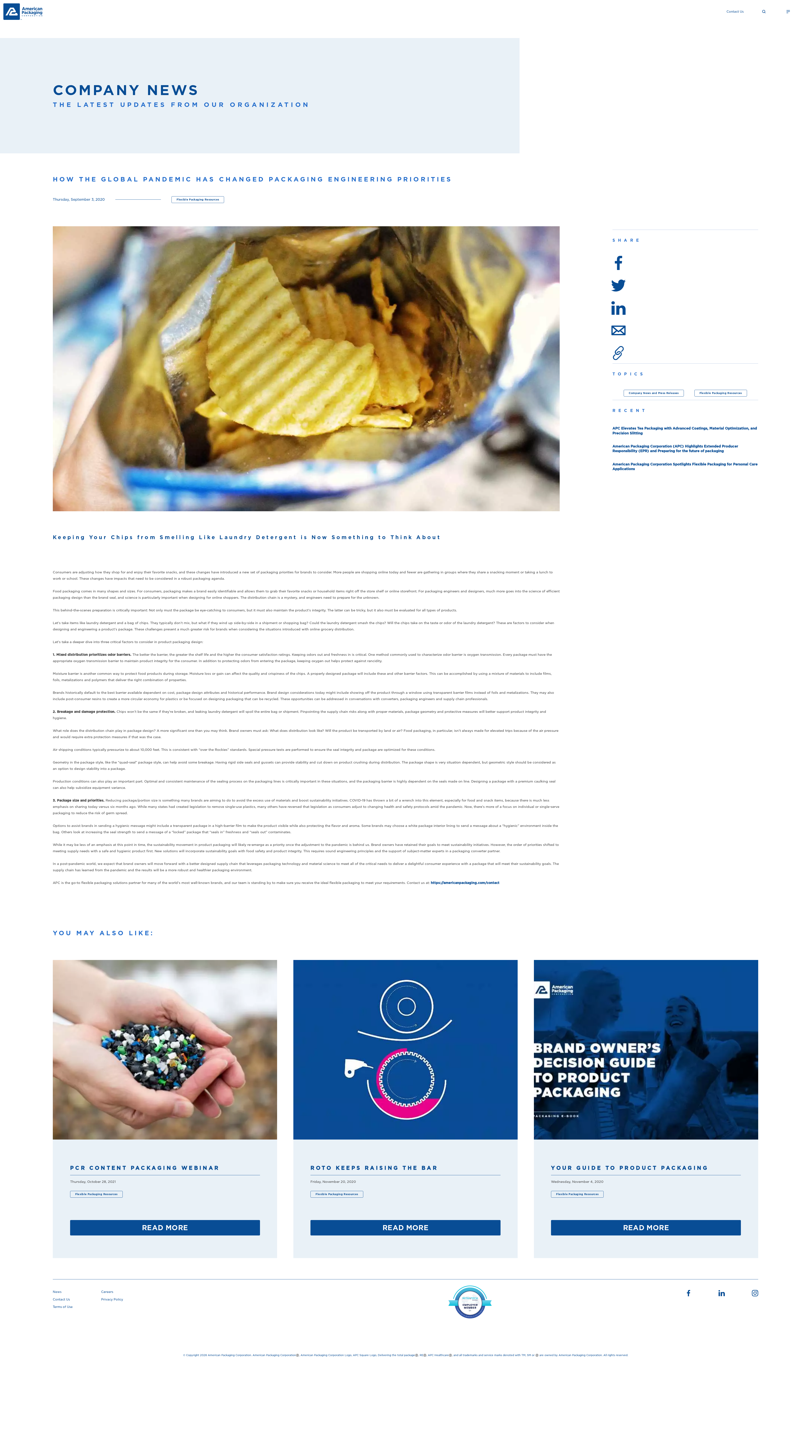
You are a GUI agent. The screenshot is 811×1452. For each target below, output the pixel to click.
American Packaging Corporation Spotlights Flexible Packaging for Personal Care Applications (685, 466)
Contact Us (735, 11)
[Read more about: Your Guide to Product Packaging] (646, 1050)
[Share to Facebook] (618, 263)
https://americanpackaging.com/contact (465, 883)
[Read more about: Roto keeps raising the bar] (405, 1050)
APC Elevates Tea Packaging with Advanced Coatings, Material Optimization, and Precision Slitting (684, 430)
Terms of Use (63, 1307)
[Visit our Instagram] (755, 1294)
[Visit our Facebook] (688, 1294)
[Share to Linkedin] (618, 308)
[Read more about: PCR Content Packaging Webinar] (165, 1050)
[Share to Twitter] (618, 285)
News (57, 1292)
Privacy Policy (112, 1299)
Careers (107, 1292)
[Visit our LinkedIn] (721, 1294)
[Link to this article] (618, 353)
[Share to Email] (618, 330)
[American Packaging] (23, 11)
